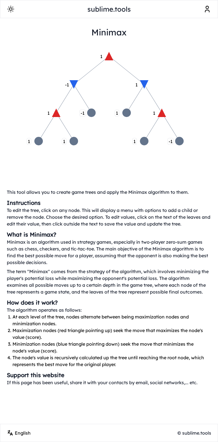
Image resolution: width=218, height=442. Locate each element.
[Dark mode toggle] (11, 9)
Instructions (24, 202)
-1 (83, 113)
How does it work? (32, 302)
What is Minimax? (31, 234)
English (23, 433)
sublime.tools (109, 9)
